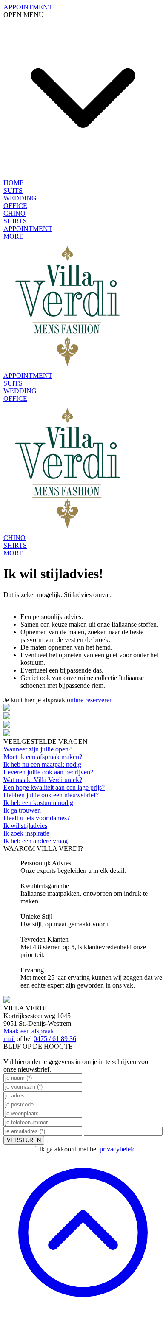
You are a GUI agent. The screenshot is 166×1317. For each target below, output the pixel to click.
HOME (13, 182)
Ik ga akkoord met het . (88, 1149)
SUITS (13, 190)
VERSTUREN (24, 1140)
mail (9, 1038)
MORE (13, 236)
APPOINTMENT (27, 228)
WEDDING (20, 198)
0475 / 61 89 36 (55, 1038)
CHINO (14, 213)
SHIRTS (15, 221)
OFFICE (15, 205)
